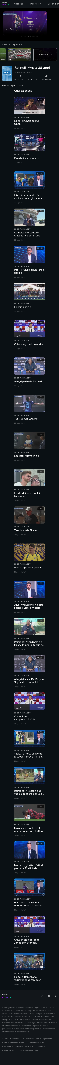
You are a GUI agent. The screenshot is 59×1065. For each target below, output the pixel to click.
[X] (55, 996)
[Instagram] (48, 996)
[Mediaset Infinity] (5, 4)
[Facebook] (42, 996)
